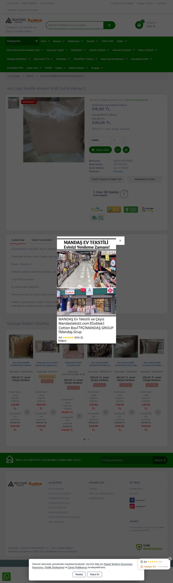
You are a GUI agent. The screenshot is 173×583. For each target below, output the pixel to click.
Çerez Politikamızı (77, 567)
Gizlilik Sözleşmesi (54, 567)
